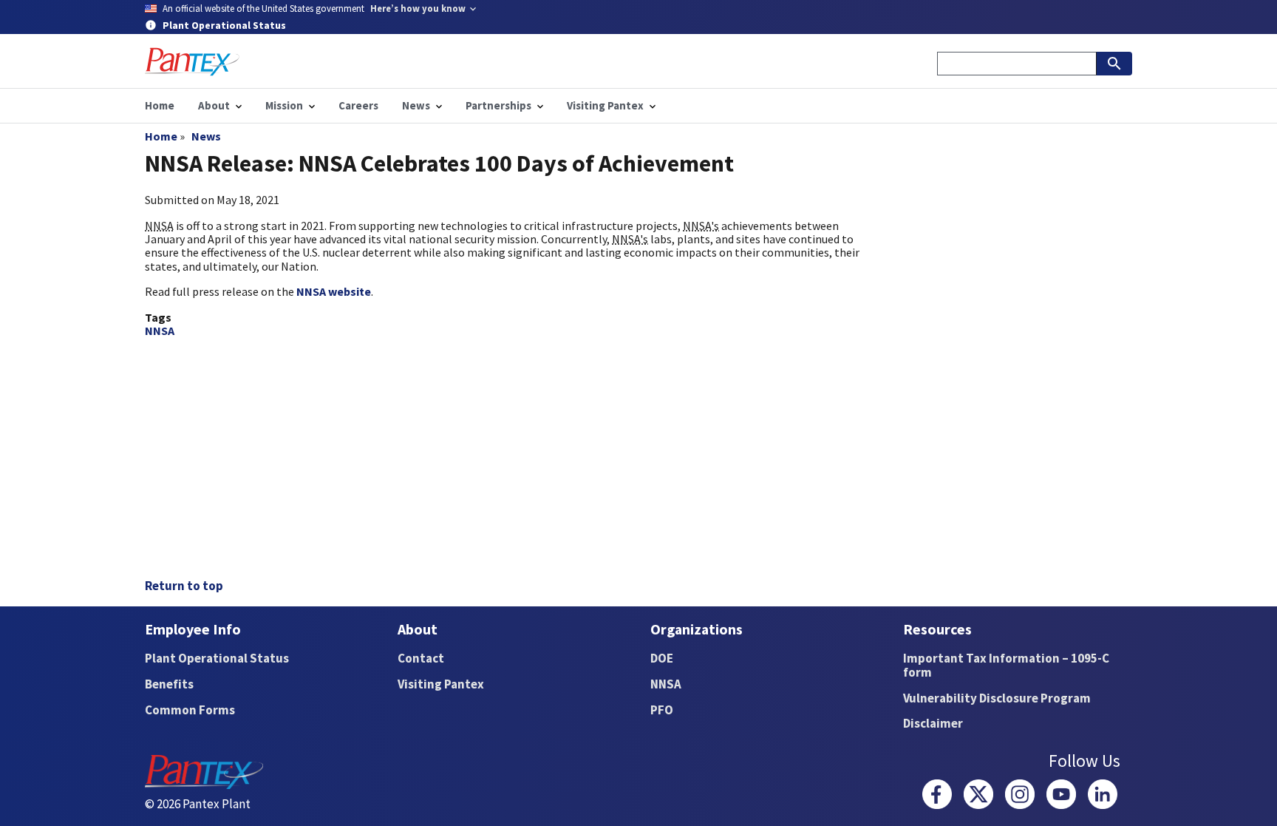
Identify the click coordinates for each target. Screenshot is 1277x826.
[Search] (1114, 63)
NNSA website (333, 291)
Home (161, 136)
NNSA (159, 330)
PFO (661, 710)
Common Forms (190, 710)
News (206, 136)
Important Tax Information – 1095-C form (1006, 665)
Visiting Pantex (441, 684)
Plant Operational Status (217, 658)
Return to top (184, 586)
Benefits (169, 684)
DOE (661, 658)
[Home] (192, 62)
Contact (421, 658)
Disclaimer (933, 723)
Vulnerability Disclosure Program (997, 698)
